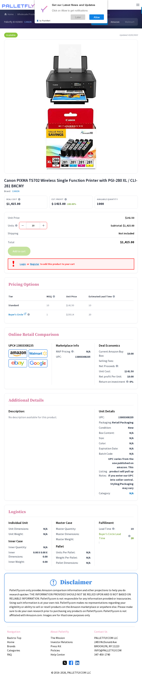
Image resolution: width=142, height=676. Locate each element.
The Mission (58, 638)
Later (78, 17)
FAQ (9, 654)
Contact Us (100, 631)
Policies (55, 650)
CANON (28, 21)
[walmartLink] (38, 353)
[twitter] (65, 663)
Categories (13, 650)
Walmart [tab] (129, 21)
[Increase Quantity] (43, 225)
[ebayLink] (17, 363)
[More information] (19, 199)
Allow (97, 17)
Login (23, 264)
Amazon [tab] (115, 21)
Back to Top (14, 638)
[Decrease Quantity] (22, 225)
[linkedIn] (77, 663)
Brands (11, 646)
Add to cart (19, 251)
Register (34, 264)
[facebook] (71, 663)
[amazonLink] (17, 353)
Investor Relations (62, 642)
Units (11, 225)
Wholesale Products (27, 14)
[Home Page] (19, 5)
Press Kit (56, 646)
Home (11, 14)
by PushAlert (44, 20)
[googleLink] (38, 363)
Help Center (58, 654)
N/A (131, 493)
